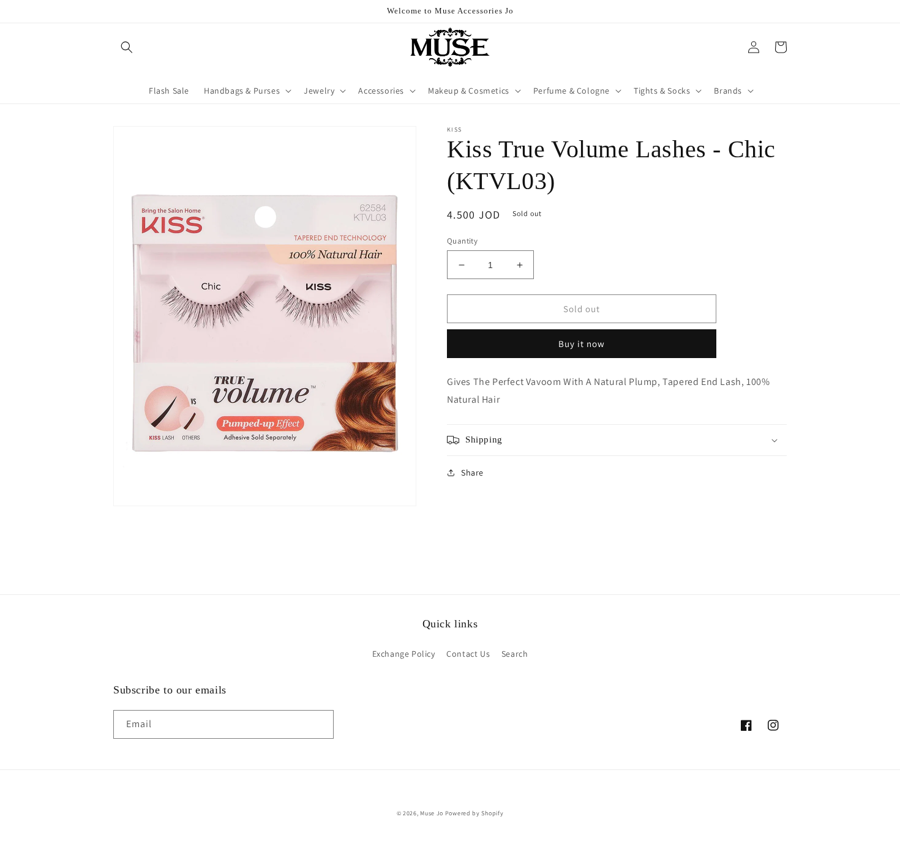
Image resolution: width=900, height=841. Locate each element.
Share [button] (472, 472)
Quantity (462, 241)
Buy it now (581, 343)
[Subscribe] (319, 724)
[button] (126, 47)
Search (514, 653)
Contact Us (468, 653)
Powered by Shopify (474, 813)
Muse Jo (431, 813)
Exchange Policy (403, 653)
